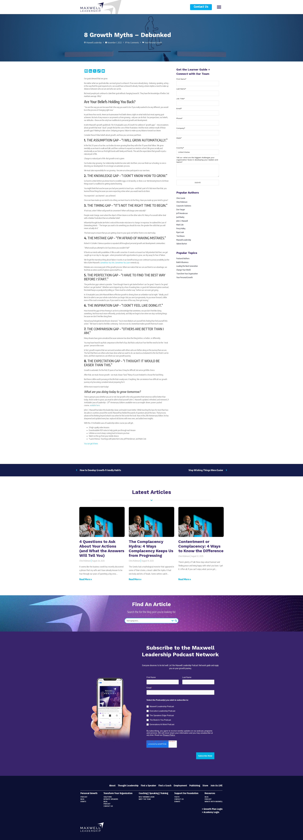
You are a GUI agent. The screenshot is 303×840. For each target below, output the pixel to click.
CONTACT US (179, 799)
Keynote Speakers (111, 799)
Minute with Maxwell (214, 801)
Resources (210, 793)
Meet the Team (145, 799)
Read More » (85, 579)
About (112, 786)
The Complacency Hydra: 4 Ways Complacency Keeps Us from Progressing (151, 548)
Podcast (83, 797)
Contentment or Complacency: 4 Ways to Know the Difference (200, 546)
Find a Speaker (148, 786)
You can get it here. (91, 443)
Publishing (194, 786)
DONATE (177, 801)
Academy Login (211, 812)
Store (205, 786)
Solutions (108, 797)
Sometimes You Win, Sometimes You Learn (115, 262)
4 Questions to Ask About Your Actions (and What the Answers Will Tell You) (101, 548)
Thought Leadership (128, 786)
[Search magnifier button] (176, 620)
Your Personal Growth (153, 42)
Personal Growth (88, 793)
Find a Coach (164, 786)
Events (83, 801)
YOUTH (176, 797)
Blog (82, 799)
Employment (180, 786)
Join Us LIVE (217, 786)
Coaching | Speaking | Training (153, 793)
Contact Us (201, 6)
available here (95, 405)
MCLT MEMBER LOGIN (146, 797)
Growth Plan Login (213, 809)
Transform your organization (118, 793)
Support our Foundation (186, 793)
